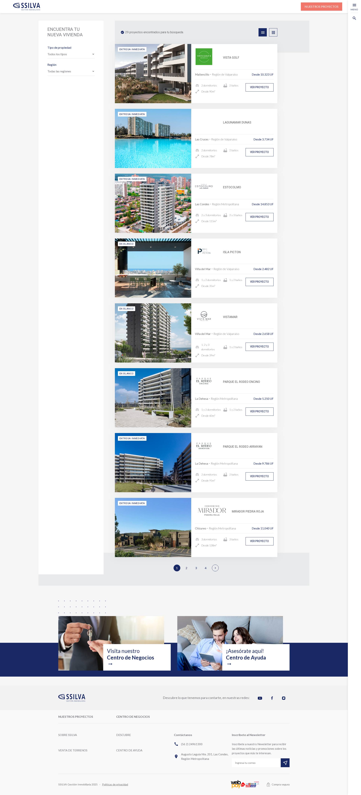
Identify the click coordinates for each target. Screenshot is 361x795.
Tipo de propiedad (59, 47)
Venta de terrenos (72, 750)
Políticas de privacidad (115, 784)
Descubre (123, 735)
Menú (354, 7)
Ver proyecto (259, 87)
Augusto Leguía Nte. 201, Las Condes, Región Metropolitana (201, 756)
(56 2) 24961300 (188, 744)
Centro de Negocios (133, 716)
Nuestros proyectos (321, 6)
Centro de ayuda (129, 750)
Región (51, 64)
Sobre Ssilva (67, 735)
